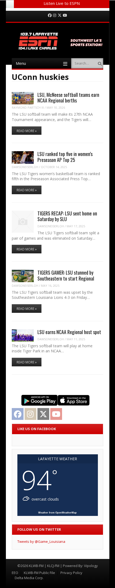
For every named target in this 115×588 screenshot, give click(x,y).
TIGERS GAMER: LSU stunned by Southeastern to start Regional (65, 275)
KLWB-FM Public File (39, 572)
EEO (15, 572)
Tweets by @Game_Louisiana (41, 541)
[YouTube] (65, 15)
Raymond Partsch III (28, 107)
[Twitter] (60, 15)
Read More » (27, 131)
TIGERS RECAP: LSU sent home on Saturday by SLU (67, 216)
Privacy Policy (71, 572)
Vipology (91, 565)
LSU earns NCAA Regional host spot (69, 331)
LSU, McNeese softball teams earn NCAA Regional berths (68, 97)
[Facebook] (50, 15)
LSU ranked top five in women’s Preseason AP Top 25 (65, 156)
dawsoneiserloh (25, 167)
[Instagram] (54, 15)
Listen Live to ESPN (62, 3)
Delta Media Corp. (29, 577)
